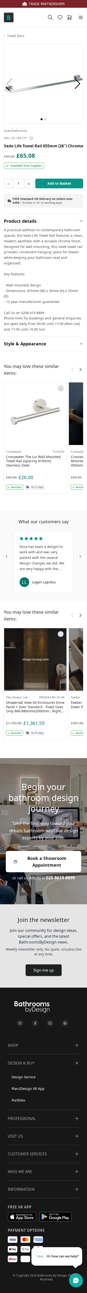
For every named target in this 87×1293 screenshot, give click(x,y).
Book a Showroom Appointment (46, 861)
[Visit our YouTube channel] (50, 1023)
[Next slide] (80, 555)
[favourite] (61, 17)
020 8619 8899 (60, 878)
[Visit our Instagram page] (20, 1023)
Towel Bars (15, 35)
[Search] (50, 17)
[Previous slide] (7, 555)
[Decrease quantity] (8, 183)
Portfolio (18, 1100)
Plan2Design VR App (28, 1088)
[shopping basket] (70, 17)
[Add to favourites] (31, 138)
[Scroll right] (80, 370)
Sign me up (43, 970)
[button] (77, 84)
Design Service (24, 1077)
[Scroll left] (72, 370)
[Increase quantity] (28, 183)
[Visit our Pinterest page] (65, 1023)
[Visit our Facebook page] (35, 1023)
